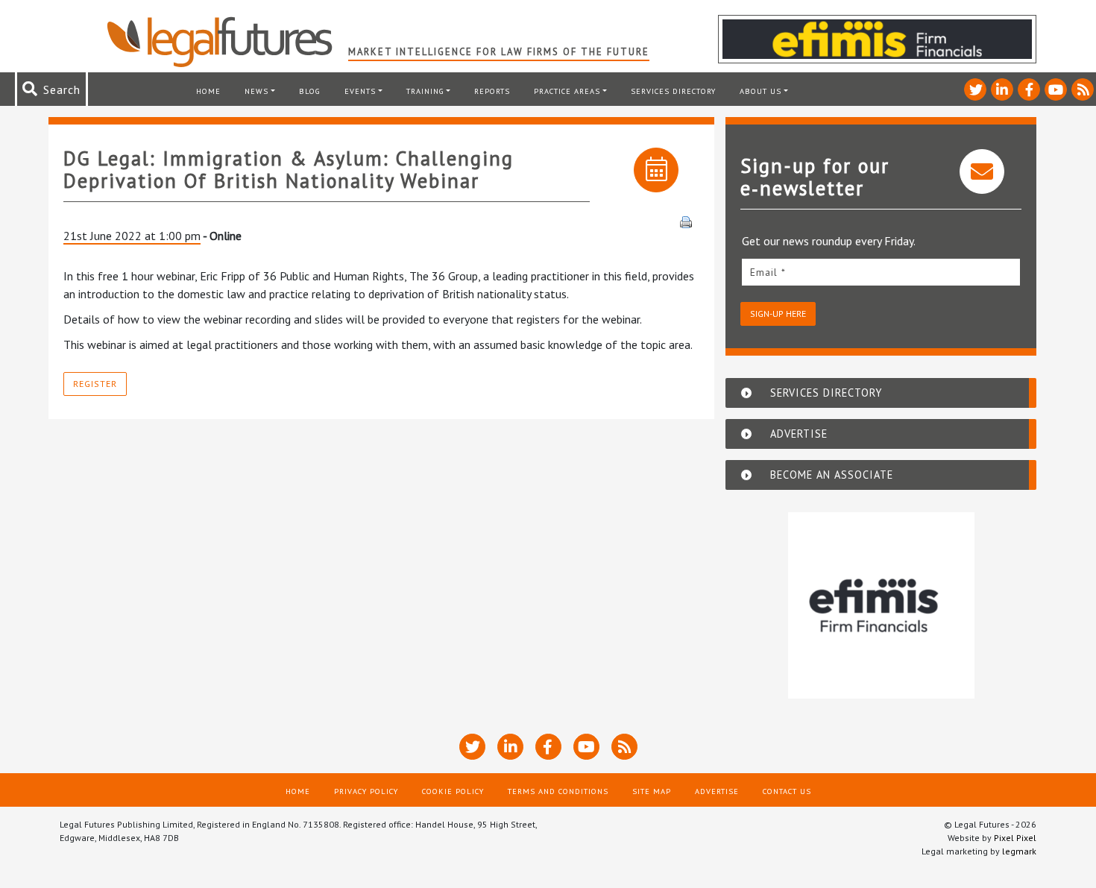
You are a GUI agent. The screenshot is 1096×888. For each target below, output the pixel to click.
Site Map (651, 791)
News (256, 91)
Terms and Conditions (558, 791)
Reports (492, 91)
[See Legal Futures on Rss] (1082, 89)
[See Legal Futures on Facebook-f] (1029, 89)
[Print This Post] (686, 220)
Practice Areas (567, 91)
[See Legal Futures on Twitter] (975, 89)
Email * (768, 272)
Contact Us (787, 791)
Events (360, 91)
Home (208, 91)
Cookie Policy (453, 791)
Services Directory (673, 91)
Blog (310, 91)
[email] (880, 271)
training (425, 91)
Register (95, 383)
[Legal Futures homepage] (227, 42)
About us (760, 91)
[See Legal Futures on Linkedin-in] (1002, 89)
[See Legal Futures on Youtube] (1056, 89)
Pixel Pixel (1015, 837)
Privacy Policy (366, 791)
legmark (1019, 851)
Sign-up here (778, 313)
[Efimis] (881, 605)
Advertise (717, 791)
